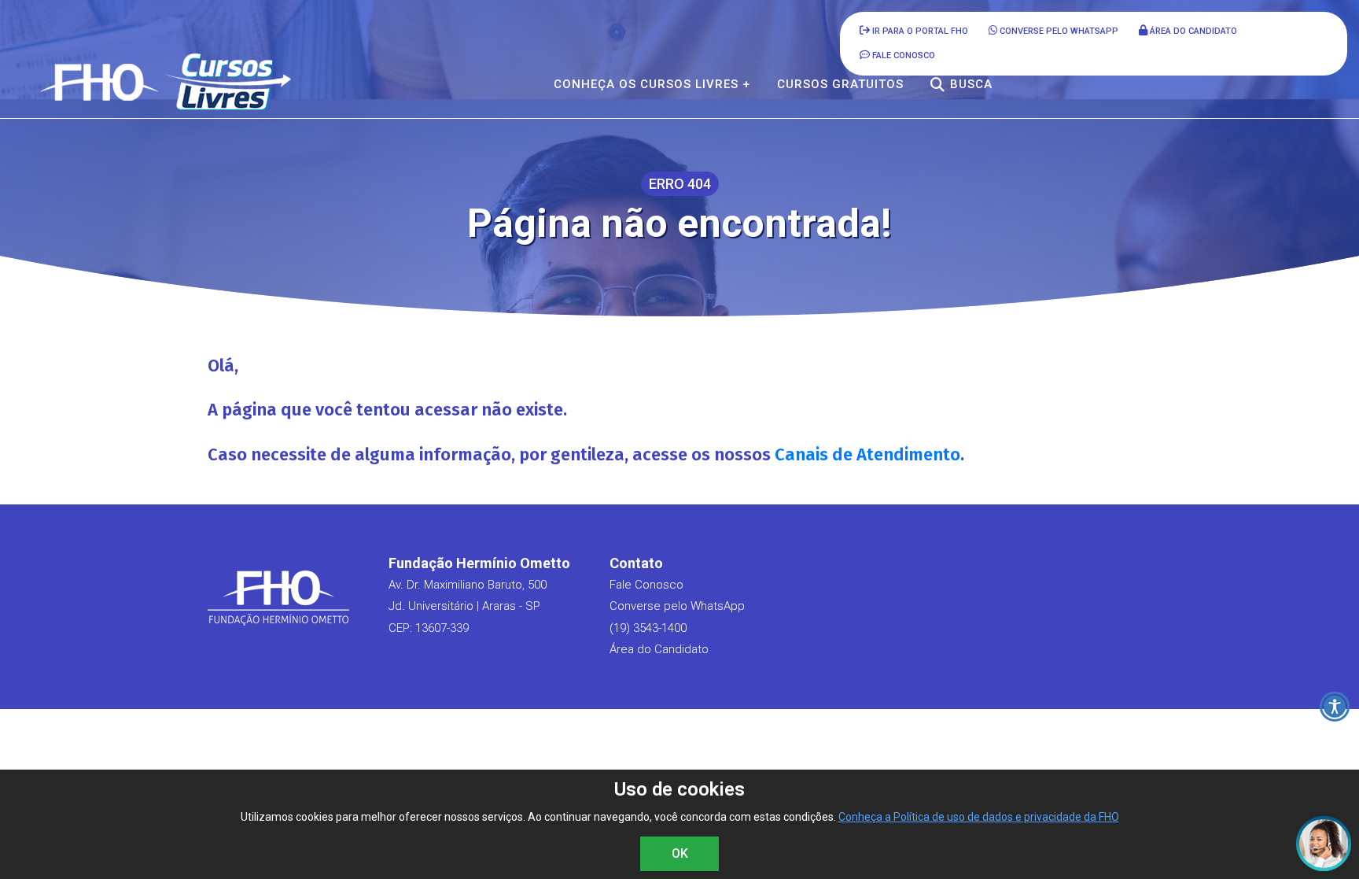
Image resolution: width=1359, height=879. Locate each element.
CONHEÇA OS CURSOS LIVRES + (652, 84)
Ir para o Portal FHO (919, 31)
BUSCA (971, 84)
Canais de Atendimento (867, 454)
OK (680, 853)
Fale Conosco (646, 585)
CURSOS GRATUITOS (840, 84)
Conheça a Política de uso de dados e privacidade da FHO (978, 817)
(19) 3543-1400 (648, 628)
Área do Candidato (1192, 31)
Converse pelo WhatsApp (1057, 31)
